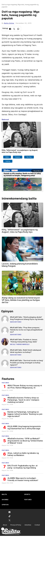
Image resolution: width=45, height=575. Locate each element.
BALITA (4, 494)
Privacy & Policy (15, 525)
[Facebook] (10, 29)
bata (7, 157)
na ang (29, 157)
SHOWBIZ (5, 499)
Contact (37, 525)
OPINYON (5, 504)
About (5, 525)
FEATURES (28, 499)
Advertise (28, 525)
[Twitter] (14, 29)
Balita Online (9, 23)
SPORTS (27, 494)
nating (8, 161)
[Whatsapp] (18, 29)
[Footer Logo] (11, 531)
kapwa (17, 157)
